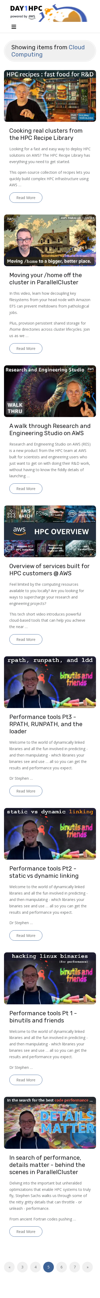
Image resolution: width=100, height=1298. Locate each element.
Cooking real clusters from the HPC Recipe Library (46, 134)
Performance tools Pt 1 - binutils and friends (43, 1017)
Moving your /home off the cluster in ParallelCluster (45, 279)
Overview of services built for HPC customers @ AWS (49, 570)
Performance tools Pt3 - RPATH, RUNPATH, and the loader (45, 724)
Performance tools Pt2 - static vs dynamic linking (44, 872)
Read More (25, 197)
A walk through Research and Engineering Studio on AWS (50, 429)
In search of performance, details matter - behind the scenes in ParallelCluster (47, 1165)
